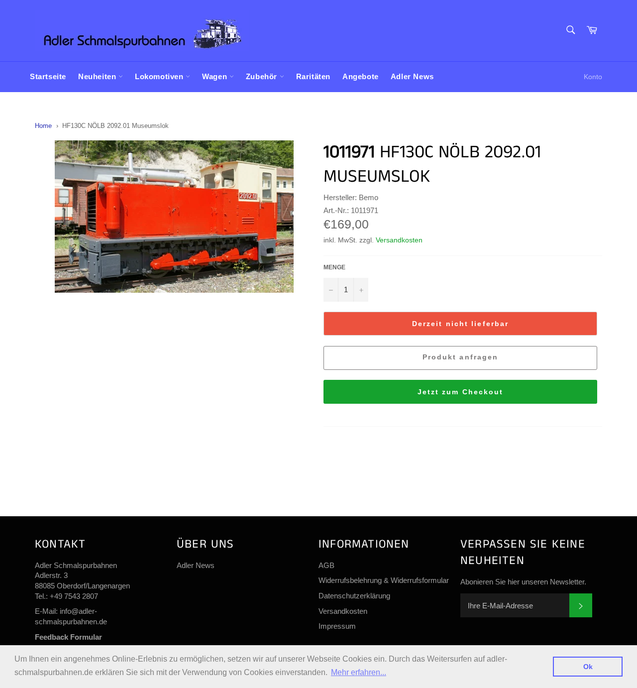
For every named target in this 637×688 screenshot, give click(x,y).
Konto (593, 77)
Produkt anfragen (461, 357)
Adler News (412, 76)
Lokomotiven (160, 76)
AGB (326, 565)
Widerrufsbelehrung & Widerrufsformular (383, 580)
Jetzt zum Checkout (461, 392)
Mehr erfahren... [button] (358, 672)
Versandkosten (399, 240)
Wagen (215, 76)
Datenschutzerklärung (354, 595)
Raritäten (313, 76)
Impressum (337, 626)
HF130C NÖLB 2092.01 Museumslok (115, 125)
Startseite (48, 76)
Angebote (360, 76)
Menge (334, 267)
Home (43, 125)
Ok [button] (588, 667)
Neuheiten (98, 76)
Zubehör (263, 76)
